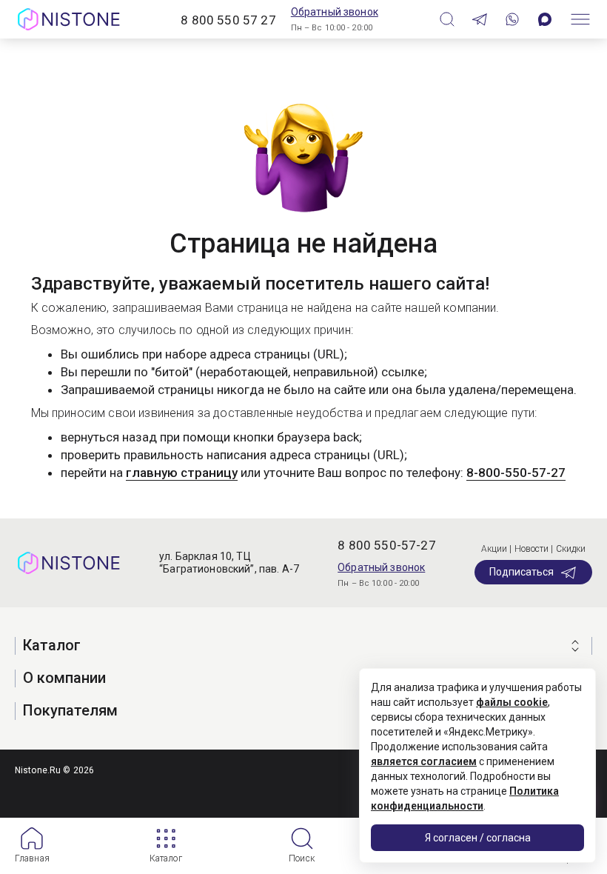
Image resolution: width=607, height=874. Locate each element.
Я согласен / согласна (478, 838)
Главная (32, 858)
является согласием (424, 761)
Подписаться (521, 572)
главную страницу (182, 472)
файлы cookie (512, 702)
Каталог (166, 858)
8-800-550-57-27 (516, 472)
